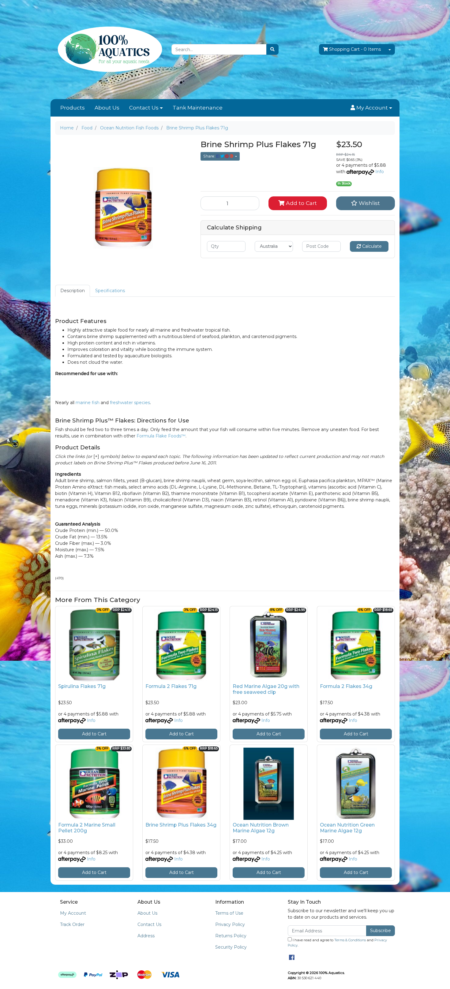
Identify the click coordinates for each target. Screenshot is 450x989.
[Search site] (272, 49)
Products (72, 108)
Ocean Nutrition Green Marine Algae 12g (347, 828)
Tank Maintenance (198, 108)
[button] (371, 108)
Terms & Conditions (350, 940)
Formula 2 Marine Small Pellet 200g (86, 828)
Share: (209, 156)
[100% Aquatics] (108, 49)
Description (72, 290)
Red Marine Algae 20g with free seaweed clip (266, 689)
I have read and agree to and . (337, 942)
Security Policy (231, 947)
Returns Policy (230, 936)
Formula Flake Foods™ (161, 436)
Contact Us (144, 108)
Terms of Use (229, 913)
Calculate (371, 246)
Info (379, 171)
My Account (73, 913)
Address (146, 936)
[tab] (72, 291)
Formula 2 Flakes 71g (171, 686)
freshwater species (130, 402)
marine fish (87, 402)
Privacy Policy (230, 924)
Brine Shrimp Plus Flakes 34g (180, 825)
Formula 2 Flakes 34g (346, 686)
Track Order (72, 924)
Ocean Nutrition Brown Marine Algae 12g (261, 828)
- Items (355, 49)
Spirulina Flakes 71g (82, 686)
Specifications (110, 290)
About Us (107, 108)
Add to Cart (300, 203)
